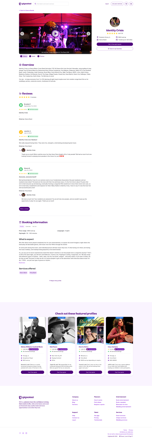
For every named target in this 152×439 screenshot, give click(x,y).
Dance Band (102, 40)
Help (73, 415)
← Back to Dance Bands (26, 10)
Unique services (121, 418)
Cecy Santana (113, 347)
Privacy (131, 430)
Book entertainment (122, 400)
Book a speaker (121, 402)
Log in (107, 3)
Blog (73, 402)
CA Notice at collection (126, 432)
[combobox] (51, 3)
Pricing (96, 418)
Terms (125, 430)
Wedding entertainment (123, 406)
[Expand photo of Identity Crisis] (115, 22)
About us (75, 400)
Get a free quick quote (114, 44)
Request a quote (99, 404)
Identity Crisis (23, 113)
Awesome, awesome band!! (27, 177)
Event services (120, 415)
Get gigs (96, 415)
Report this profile (56, 280)
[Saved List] (126, 4)
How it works (98, 400)
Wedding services (121, 420)
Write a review (24, 209)
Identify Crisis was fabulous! (28, 140)
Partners (75, 404)
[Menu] (131, 4)
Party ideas (97, 402)
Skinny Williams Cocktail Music (32, 347)
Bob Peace (53, 347)
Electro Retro (83, 347)
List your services (117, 3)
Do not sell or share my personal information (120, 434)
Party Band (33, 272)
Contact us (75, 418)
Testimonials (98, 420)
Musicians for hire (122, 404)
